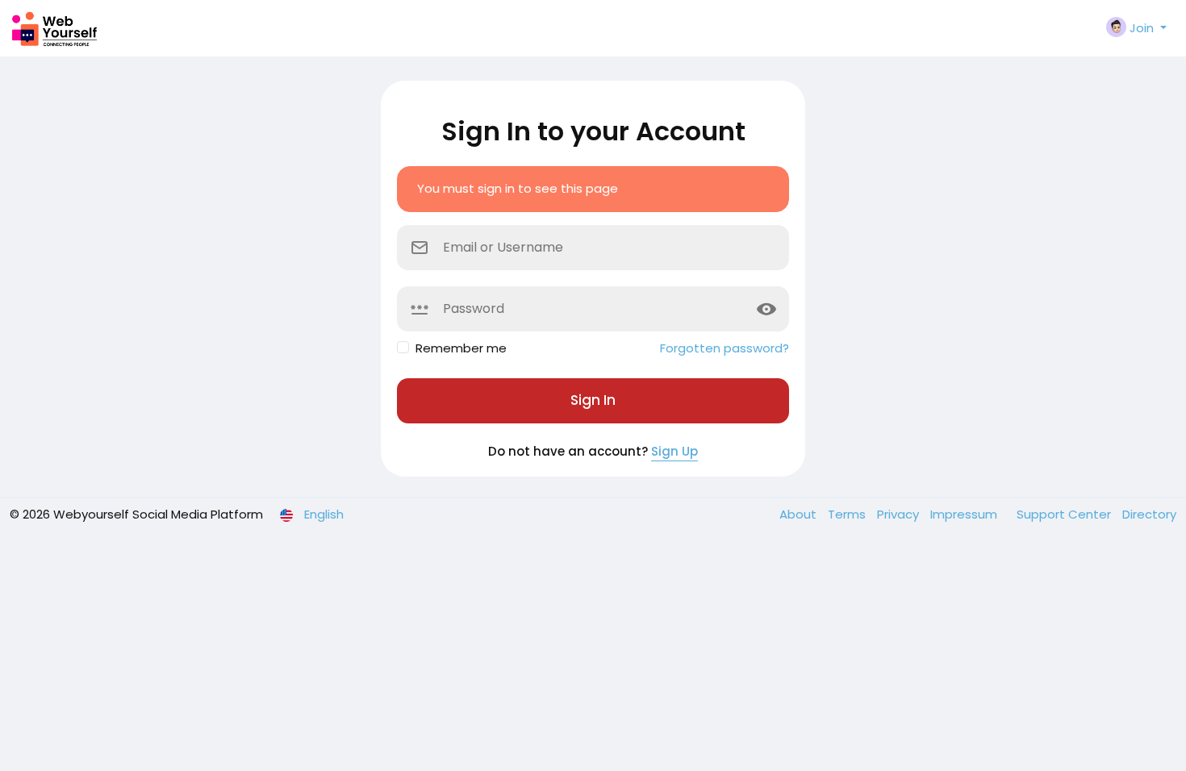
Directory (1149, 514)
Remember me (461, 348)
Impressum (965, 514)
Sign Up (674, 451)
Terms (848, 514)
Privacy (899, 514)
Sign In (593, 400)
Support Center (1065, 514)
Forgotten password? (724, 348)
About (799, 514)
